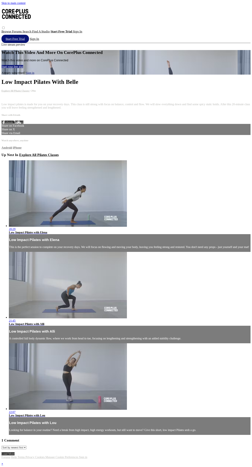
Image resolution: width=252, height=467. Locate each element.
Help (14, 457)
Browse (6, 31)
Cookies (40, 457)
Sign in (77, 31)
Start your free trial (12, 66)
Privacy (30, 457)
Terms (21, 457)
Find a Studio (41, 31)
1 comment (7, 98)
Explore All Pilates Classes (15, 90)
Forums (17, 31)
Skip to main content (13, 3)
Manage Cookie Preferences (62, 457)
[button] (3, 28)
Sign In (34, 39)
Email (20, 122)
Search (27, 31)
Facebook (7, 122)
